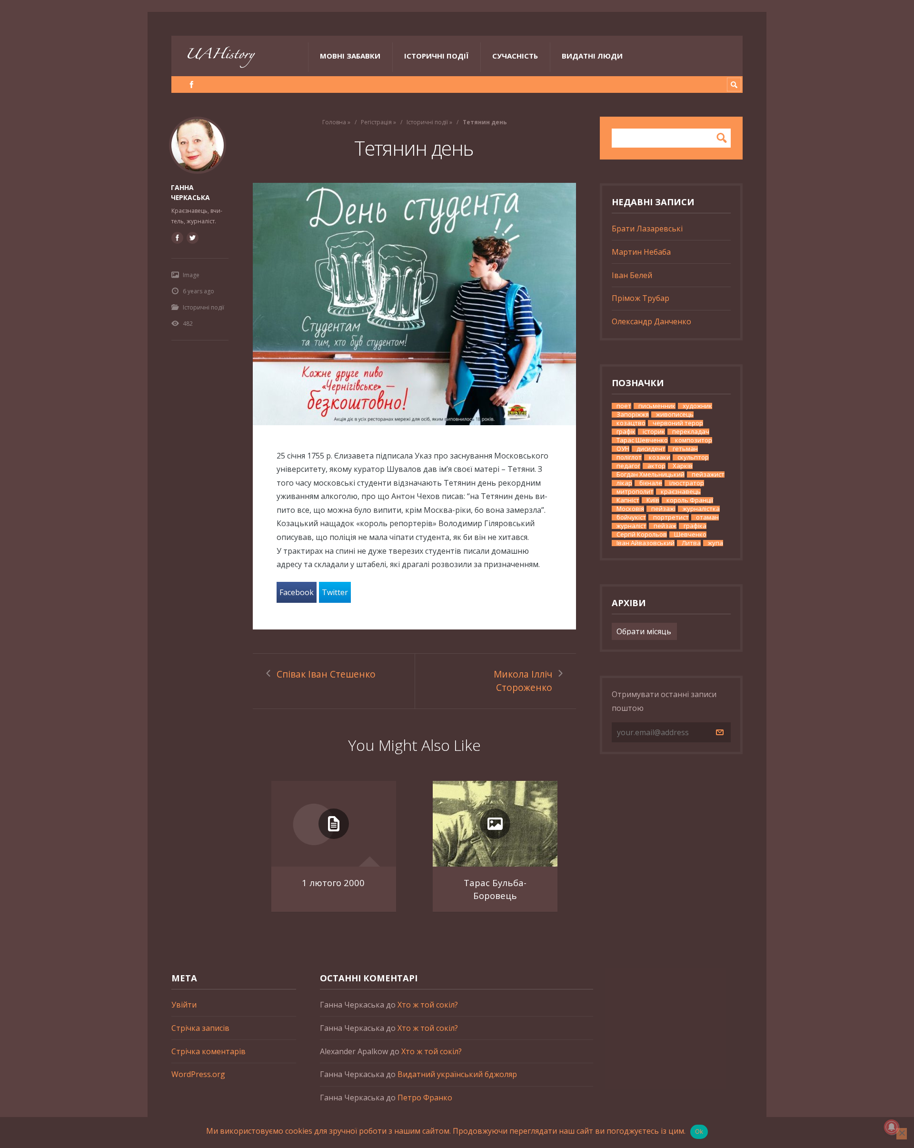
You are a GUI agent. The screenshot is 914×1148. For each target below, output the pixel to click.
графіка (695, 526)
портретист (671, 517)
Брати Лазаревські (647, 228)
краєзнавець (681, 492)
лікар (624, 483)
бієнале (650, 483)
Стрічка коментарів (208, 1051)
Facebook (296, 592)
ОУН (622, 449)
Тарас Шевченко (642, 440)
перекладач (690, 432)
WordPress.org (198, 1074)
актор (656, 466)
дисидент (651, 449)
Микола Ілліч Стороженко (523, 681)
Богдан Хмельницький (650, 474)
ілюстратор (686, 483)
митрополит (635, 492)
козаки (659, 457)
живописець (675, 414)
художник (697, 406)
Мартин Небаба (641, 252)
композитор (693, 440)
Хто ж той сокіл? (427, 1004)
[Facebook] (191, 84)
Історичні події (436, 55)
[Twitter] (192, 237)
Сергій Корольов (641, 534)
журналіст (631, 526)
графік (626, 432)
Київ (652, 500)
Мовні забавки (350, 55)
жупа (715, 543)
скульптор (693, 457)
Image (191, 275)
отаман (707, 517)
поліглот (629, 457)
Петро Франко (424, 1097)
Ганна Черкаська (190, 192)
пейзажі (663, 509)
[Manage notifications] (891, 1127)
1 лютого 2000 (333, 882)
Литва (691, 543)
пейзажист (708, 474)
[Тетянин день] (414, 304)
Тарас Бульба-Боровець (495, 889)
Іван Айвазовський (645, 543)
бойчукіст (631, 517)
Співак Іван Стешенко (326, 674)
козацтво (631, 423)
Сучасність (515, 55)
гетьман (685, 449)
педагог (628, 466)
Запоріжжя (632, 414)
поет (623, 406)
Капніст (627, 500)
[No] (901, 1133)
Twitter (335, 592)
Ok (699, 1131)
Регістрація (376, 122)
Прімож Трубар (640, 298)
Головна (334, 122)
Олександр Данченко (651, 321)
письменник (657, 406)
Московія (630, 509)
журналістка (701, 509)
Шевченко (690, 534)
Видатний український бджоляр (457, 1074)
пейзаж (665, 526)
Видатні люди (592, 55)
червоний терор (678, 423)
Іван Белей (632, 275)
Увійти (184, 1004)
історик (654, 432)
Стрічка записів (200, 1028)
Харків (683, 466)
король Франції (689, 500)
